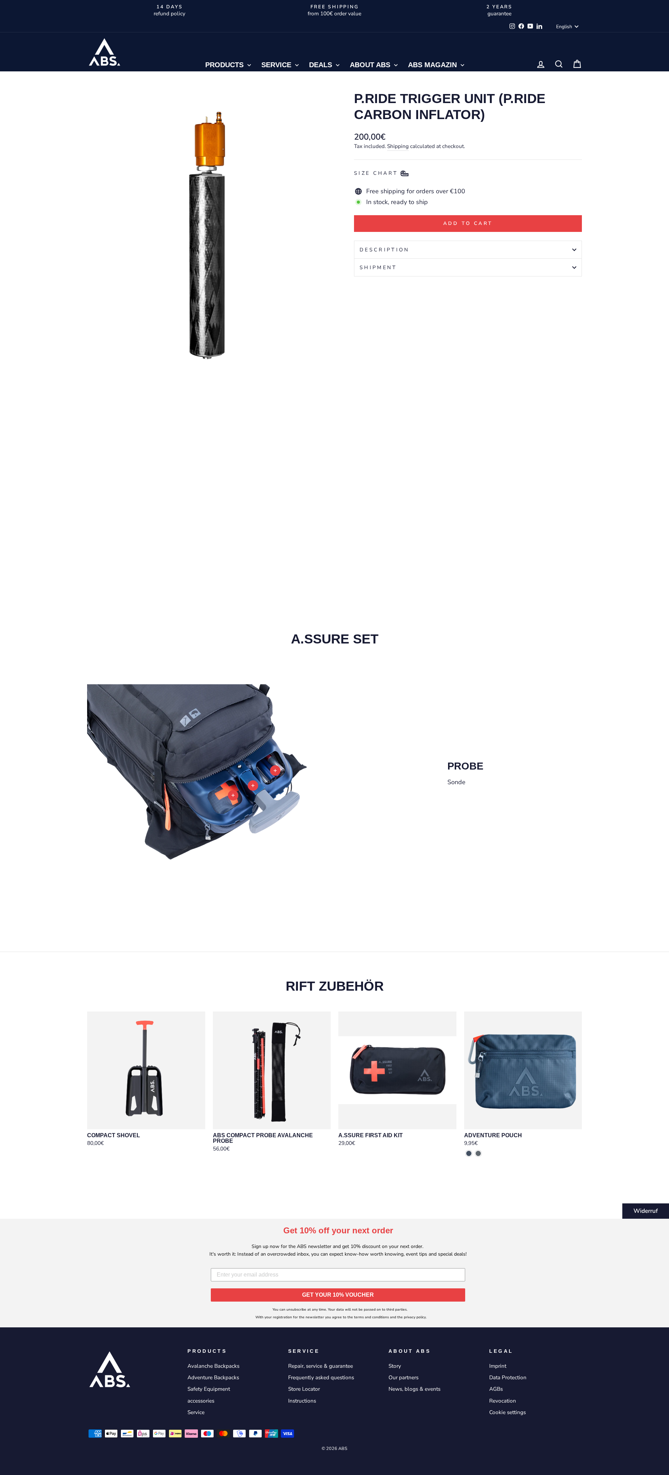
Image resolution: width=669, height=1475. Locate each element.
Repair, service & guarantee (320, 1366)
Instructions (302, 1400)
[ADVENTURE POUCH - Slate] (478, 1153)
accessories (200, 1400)
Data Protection (507, 1377)
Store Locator (304, 1389)
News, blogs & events (414, 1389)
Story (395, 1366)
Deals (321, 65)
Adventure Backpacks (213, 1377)
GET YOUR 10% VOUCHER (338, 1295)
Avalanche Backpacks (213, 1366)
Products (225, 65)
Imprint (497, 1366)
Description (385, 249)
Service (277, 65)
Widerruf (645, 1211)
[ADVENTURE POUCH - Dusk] (469, 1153)
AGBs (496, 1389)
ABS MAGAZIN (433, 65)
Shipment (378, 267)
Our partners (403, 1377)
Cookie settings (507, 1412)
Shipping (398, 146)
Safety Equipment (208, 1389)
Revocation (502, 1400)
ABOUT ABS (371, 65)
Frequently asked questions (321, 1377)
